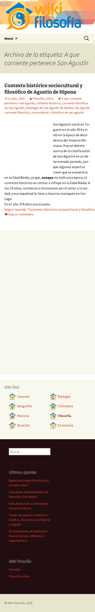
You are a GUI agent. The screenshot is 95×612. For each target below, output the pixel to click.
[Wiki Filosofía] (47, 16)
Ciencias (23, 396)
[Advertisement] (29, 146)
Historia (23, 416)
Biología (64, 396)
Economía (65, 425)
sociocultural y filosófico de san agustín (57, 112)
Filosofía (64, 416)
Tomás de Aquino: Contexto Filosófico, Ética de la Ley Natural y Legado (29, 519)
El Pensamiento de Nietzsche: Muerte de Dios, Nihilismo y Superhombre (28, 536)
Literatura (65, 406)
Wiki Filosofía (16, 603)
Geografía (24, 406)
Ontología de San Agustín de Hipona (49, 108)
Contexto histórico (48, 103)
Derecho (23, 425)
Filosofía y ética (43, 98)
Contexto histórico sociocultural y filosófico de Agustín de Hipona (43, 89)
